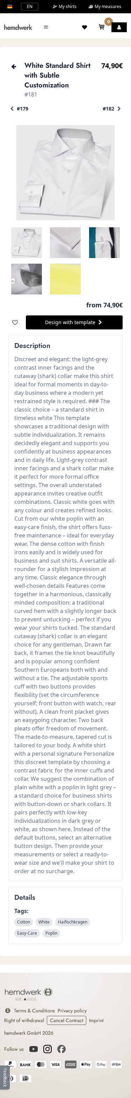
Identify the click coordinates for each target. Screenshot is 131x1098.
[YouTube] (33, 1049)
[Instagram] (47, 1049)
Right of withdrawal (24, 1020)
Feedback (5, 1077)
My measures (107, 6)
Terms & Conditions (34, 1010)
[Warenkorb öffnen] (102, 27)
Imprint (96, 1020)
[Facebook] (61, 1049)
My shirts (67, 6)
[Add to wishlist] (15, 322)
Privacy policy (72, 1010)
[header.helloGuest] (119, 27)
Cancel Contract (66, 1020)
